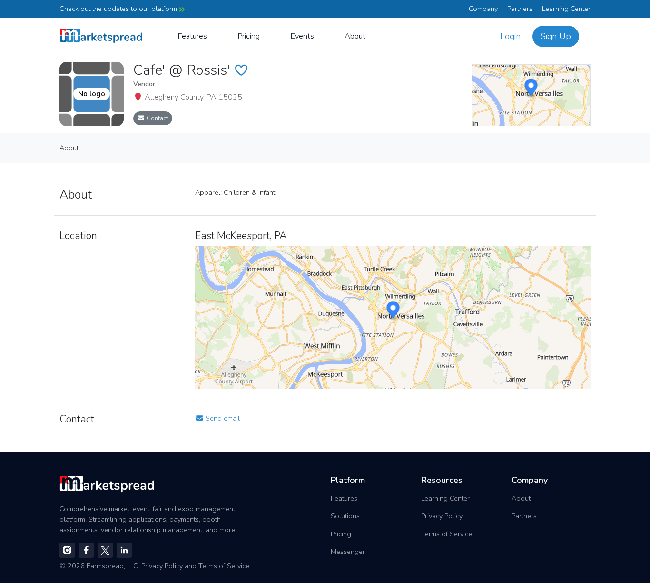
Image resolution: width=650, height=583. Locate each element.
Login (510, 36)
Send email (222, 418)
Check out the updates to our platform (119, 8)
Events (302, 35)
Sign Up (556, 36)
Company (483, 8)
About (355, 35)
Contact (156, 118)
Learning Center (566, 8)
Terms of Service (446, 534)
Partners (519, 8)
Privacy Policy (442, 516)
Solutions (345, 516)
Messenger (348, 551)
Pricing (248, 35)
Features (192, 35)
